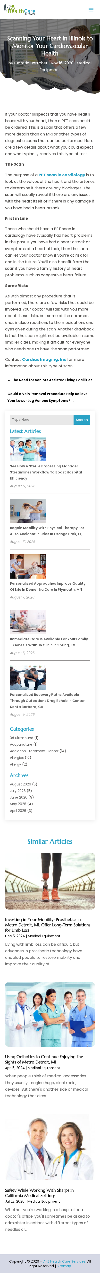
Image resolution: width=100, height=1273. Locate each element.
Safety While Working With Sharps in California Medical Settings (39, 1193)
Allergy (15, 764)
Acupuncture (21, 744)
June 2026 (18, 797)
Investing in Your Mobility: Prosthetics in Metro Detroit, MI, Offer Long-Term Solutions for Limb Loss (47, 925)
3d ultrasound (21, 737)
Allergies (17, 757)
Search (82, 419)
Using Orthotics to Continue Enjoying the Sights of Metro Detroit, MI (44, 1059)
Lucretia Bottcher (31, 63)
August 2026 (20, 784)
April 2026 (18, 810)
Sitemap (64, 1266)
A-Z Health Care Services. (64, 1261)
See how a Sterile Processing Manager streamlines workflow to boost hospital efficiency (46, 472)
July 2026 (18, 790)
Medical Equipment (44, 936)
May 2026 (18, 803)
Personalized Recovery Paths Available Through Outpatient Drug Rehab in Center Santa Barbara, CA (47, 700)
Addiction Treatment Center (34, 751)
